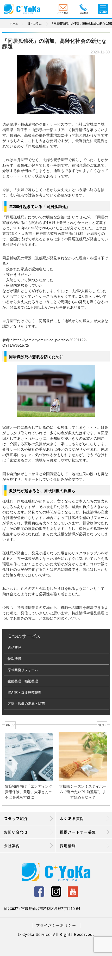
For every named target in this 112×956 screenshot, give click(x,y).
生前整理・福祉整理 (23, 681)
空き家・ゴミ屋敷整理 (24, 692)
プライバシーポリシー (56, 925)
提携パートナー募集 (78, 832)
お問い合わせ (16, 832)
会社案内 (12, 845)
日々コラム (34, 23)
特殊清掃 (14, 659)
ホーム (14, 23)
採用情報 (68, 845)
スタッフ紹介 (16, 818)
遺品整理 (14, 647)
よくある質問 (72, 818)
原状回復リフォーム (23, 670)
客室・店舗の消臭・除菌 (26, 704)
